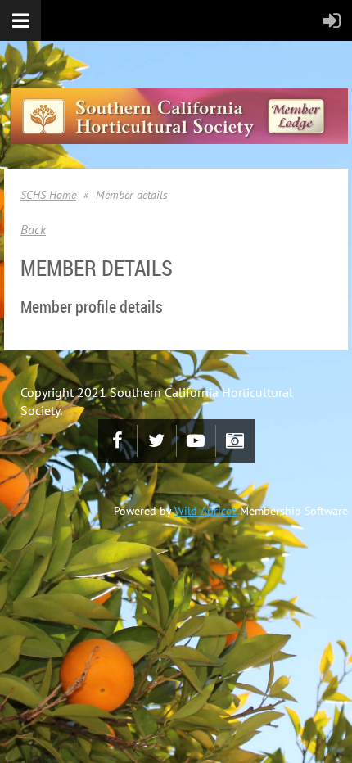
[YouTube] (196, 441)
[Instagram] (235, 441)
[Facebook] (117, 441)
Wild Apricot (205, 510)
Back (33, 229)
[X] (157, 441)
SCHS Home (48, 194)
